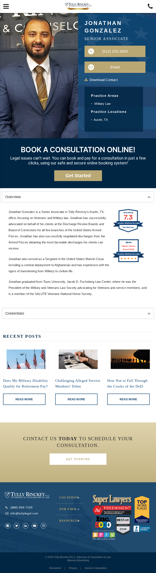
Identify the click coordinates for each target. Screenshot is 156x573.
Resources (69, 520)
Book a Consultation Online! (78, 149)
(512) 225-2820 (115, 51)
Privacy (73, 568)
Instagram (43, 526)
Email (115, 67)
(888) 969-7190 (21, 507)
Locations (69, 497)
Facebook (8, 526)
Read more (24, 399)
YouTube (34, 526)
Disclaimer (55, 568)
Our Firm (68, 509)
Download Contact (104, 80)
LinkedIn (25, 526)
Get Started (78, 459)
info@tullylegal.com (24, 513)
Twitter (17, 526)
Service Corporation (96, 568)
